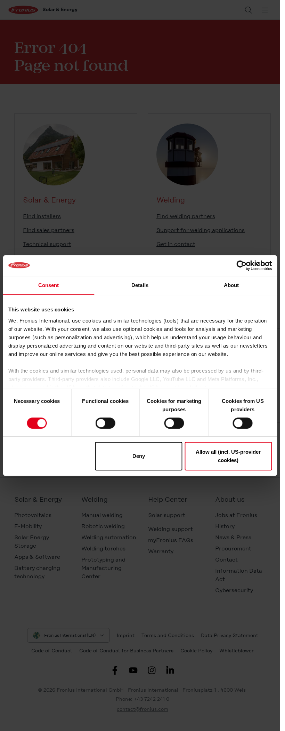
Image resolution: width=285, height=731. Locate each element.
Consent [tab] (48, 285)
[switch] (105, 423)
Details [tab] (139, 285)
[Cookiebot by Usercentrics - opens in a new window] (241, 265)
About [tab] (231, 285)
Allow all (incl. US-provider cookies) (228, 456)
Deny (138, 456)
